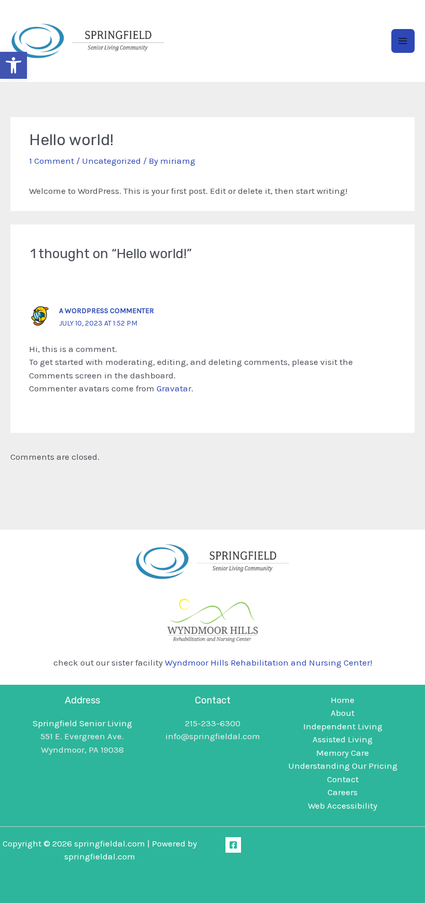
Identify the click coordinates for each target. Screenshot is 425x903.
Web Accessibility (342, 805)
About (343, 713)
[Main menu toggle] (403, 41)
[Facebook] (233, 845)
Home (343, 700)
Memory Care (342, 752)
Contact (343, 779)
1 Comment (51, 161)
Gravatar (174, 388)
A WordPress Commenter (106, 310)
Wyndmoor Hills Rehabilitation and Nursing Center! (268, 662)
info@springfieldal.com (212, 736)
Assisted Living (343, 739)
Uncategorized (111, 161)
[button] (13, 65)
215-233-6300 (212, 723)
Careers (343, 792)
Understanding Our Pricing (343, 765)
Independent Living (342, 726)
